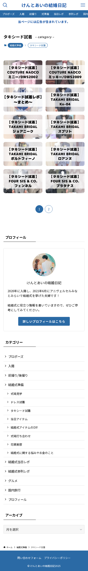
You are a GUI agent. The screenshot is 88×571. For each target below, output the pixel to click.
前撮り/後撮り (18, 375)
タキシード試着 (21, 411)
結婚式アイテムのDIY (24, 427)
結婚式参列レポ (19, 471)
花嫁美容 (16, 444)
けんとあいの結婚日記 (44, 5)
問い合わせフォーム (29, 558)
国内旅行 (14, 490)
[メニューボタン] (83, 5)
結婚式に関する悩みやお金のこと (32, 453)
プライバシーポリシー (57, 558)
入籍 (11, 366)
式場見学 (16, 394)
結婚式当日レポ (19, 462)
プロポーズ (15, 356)
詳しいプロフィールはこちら (44, 321)
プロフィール (17, 499)
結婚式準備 (15, 45)
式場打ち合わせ (21, 436)
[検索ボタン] (5, 5)
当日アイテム (19, 419)
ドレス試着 (18, 402)
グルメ (12, 480)
